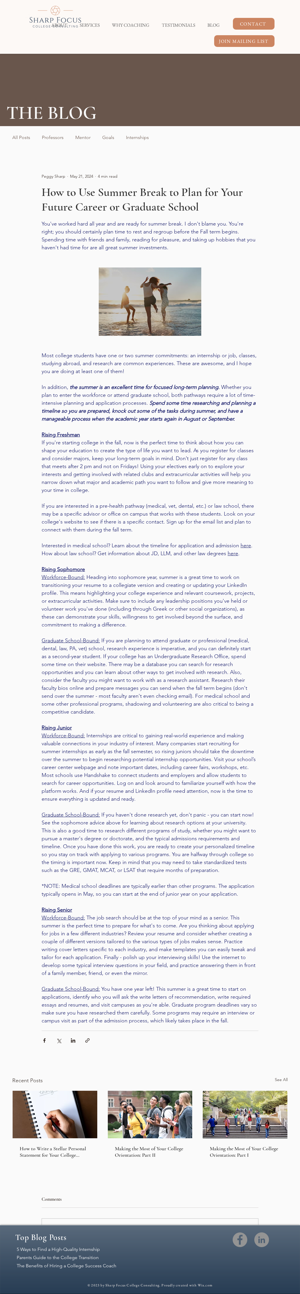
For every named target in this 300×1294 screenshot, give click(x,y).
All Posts (21, 137)
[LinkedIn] (261, 1239)
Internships (137, 137)
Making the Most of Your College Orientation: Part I (244, 1151)
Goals (108, 137)
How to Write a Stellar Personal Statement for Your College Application (53, 1151)
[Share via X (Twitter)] (59, 1040)
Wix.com (205, 1285)
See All (281, 1079)
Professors (53, 137)
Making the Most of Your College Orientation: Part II (149, 1151)
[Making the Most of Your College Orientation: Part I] (245, 1114)
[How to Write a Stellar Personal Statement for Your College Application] (55, 1114)
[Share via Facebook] (44, 1040)
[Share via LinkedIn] (73, 1040)
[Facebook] (240, 1239)
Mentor (83, 137)
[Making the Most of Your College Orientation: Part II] (150, 1114)
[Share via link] (87, 1040)
